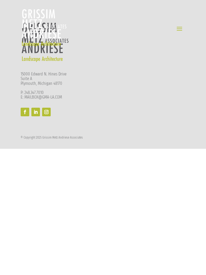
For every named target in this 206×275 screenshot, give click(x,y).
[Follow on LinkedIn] (35, 112)
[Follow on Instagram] (46, 112)
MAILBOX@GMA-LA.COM (43, 97)
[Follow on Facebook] (25, 112)
